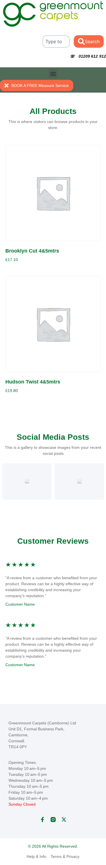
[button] (53, 73)
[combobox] (56, 41)
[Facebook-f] (42, 819)
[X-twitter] (63, 819)
